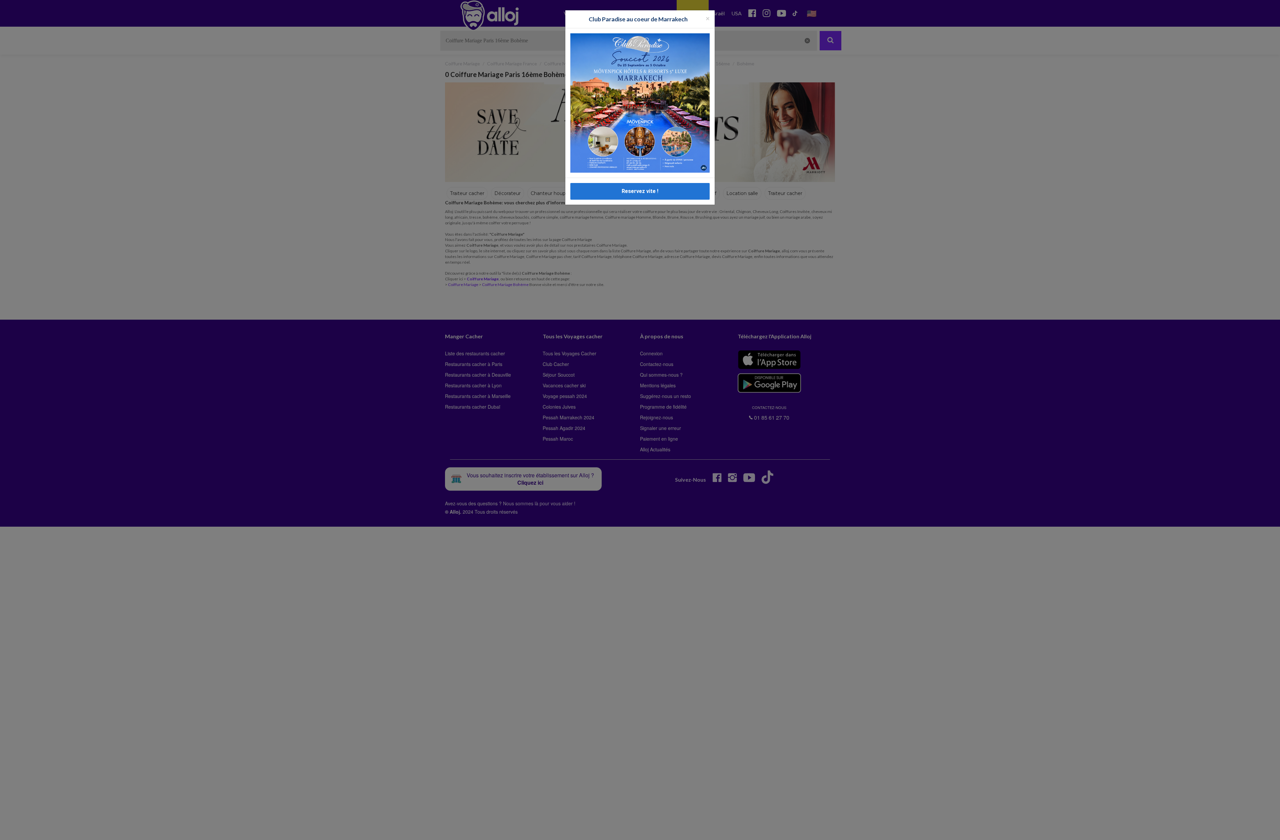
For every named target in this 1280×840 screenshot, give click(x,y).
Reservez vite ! (640, 191)
